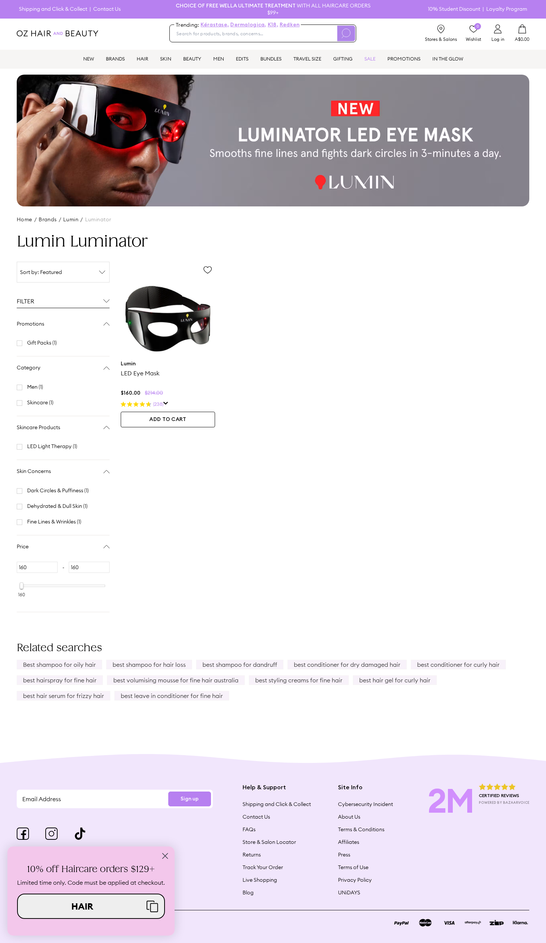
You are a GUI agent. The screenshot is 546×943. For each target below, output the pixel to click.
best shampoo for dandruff (239, 664)
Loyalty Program (506, 9)
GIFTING (342, 59)
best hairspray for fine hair (60, 680)
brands (48, 219)
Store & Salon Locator (269, 842)
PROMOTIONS (403, 59)
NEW (88, 59)
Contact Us (107, 9)
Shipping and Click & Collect (53, 9)
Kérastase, (215, 24)
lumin (70, 219)
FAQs (249, 829)
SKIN (165, 59)
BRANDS (115, 59)
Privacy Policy (355, 880)
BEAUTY (192, 59)
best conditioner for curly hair (458, 664)
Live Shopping (260, 880)
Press (344, 854)
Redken (290, 24)
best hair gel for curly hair (394, 680)
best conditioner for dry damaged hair (347, 664)
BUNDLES (271, 59)
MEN (218, 59)
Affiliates (348, 842)
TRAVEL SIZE (307, 59)
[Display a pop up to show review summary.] (165, 404)
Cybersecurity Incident (365, 804)
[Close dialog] (165, 855)
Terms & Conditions (361, 829)
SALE (370, 59)
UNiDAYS (349, 892)
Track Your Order (263, 867)
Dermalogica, (248, 24)
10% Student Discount (454, 9)
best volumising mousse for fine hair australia (175, 680)
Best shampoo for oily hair (59, 664)
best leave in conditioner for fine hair (172, 695)
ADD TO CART (167, 419)
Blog (248, 892)
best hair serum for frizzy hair (63, 695)
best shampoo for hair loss (149, 664)
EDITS (242, 59)
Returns (252, 854)
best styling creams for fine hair (298, 680)
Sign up (190, 799)
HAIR (142, 59)
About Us (349, 816)
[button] (91, 906)
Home (24, 219)
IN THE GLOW (447, 59)
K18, (273, 24)
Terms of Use (353, 867)
